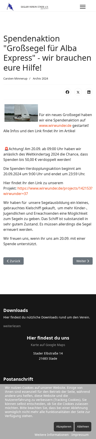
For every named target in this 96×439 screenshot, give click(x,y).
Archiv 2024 (40, 78)
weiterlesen (12, 326)
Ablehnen (83, 426)
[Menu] (83, 7)
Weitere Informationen (52, 435)
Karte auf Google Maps (48, 345)
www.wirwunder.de (55, 125)
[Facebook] (67, 92)
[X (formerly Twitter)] (78, 92)
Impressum (80, 435)
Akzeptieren (63, 426)
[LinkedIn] (89, 92)
